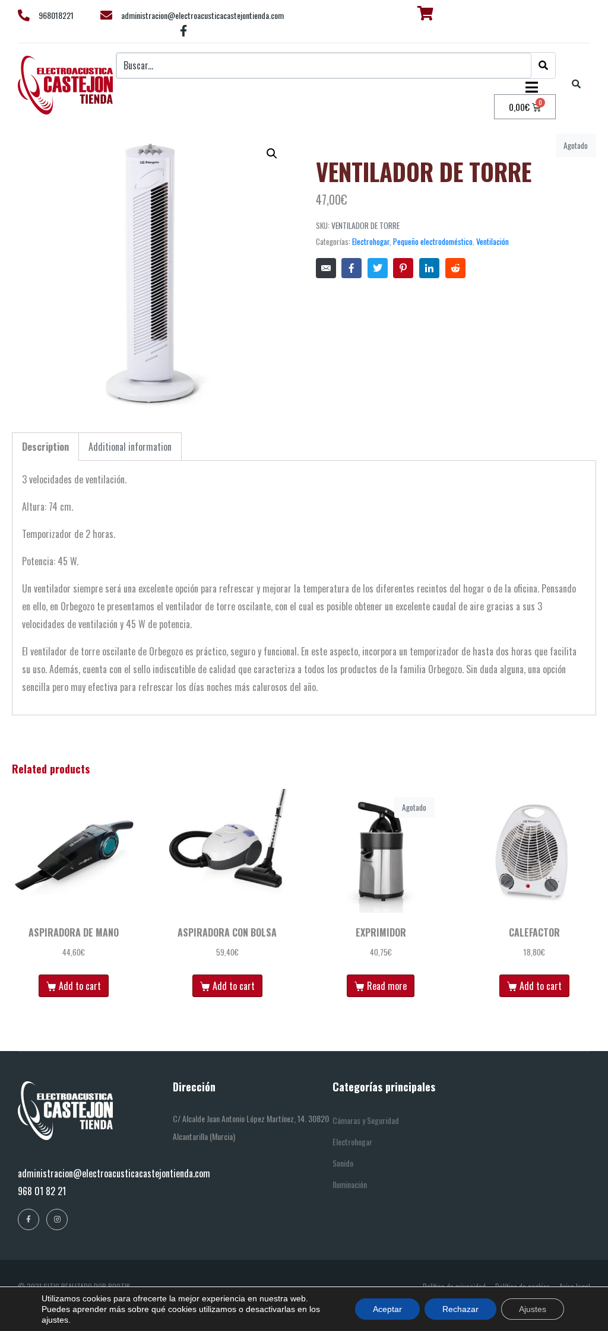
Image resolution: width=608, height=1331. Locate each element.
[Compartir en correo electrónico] (326, 268)
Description (45, 447)
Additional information (130, 447)
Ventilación (492, 241)
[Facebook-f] (184, 31)
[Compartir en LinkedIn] (429, 268)
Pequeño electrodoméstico (433, 241)
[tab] (45, 446)
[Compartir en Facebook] (351, 268)
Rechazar (460, 1309)
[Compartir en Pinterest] (403, 268)
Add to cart (80, 986)
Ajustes (532, 1309)
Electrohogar (371, 241)
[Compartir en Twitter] (378, 268)
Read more (387, 986)
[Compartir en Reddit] (455, 268)
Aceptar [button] (387, 1309)
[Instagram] (57, 1219)
